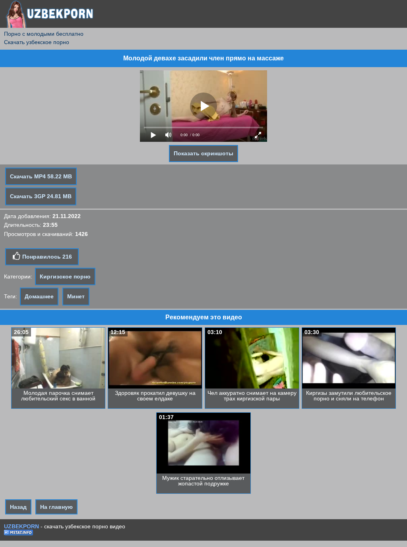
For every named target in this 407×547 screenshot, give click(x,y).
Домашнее (39, 296)
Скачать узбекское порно (36, 42)
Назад (18, 507)
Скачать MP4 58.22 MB (41, 176)
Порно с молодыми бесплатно (43, 34)
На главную (56, 507)
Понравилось (46, 256)
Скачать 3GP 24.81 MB (41, 196)
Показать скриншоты (203, 153)
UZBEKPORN (21, 526)
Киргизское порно (65, 276)
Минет (76, 296)
